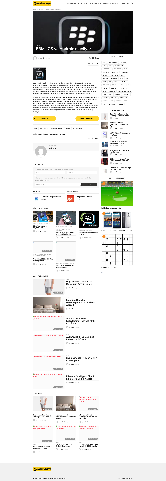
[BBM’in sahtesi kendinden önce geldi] (89, 219)
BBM (35, 128)
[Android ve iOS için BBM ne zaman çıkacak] (43, 247)
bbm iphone (43, 255)
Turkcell (126, 94)
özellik (121, 104)
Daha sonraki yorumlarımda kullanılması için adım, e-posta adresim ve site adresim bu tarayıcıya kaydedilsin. (63, 179)
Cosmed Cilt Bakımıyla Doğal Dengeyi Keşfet (120, 168)
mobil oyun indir (95, 3)
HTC (122, 75)
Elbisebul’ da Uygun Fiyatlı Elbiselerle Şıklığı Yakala (80, 377)
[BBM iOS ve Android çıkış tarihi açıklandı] (66, 251)
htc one (105, 78)
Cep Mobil (62, 478)
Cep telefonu (107, 69)
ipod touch (59, 230)
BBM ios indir (77, 128)
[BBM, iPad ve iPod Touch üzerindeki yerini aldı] (66, 218)
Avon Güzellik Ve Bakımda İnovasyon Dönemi (80, 338)
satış (104, 94)
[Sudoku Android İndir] (117, 250)
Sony (110, 94)
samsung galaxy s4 (124, 91)
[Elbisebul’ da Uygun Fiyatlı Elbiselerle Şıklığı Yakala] (48, 381)
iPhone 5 (124, 81)
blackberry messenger (62, 227)
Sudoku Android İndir (109, 267)
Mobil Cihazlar (53, 478)
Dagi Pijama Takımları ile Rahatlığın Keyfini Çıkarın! (80, 282)
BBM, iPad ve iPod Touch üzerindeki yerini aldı (65, 233)
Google (105, 75)
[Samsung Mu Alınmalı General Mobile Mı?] (117, 220)
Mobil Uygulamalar (110, 3)
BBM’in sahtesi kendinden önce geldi (88, 233)
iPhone (116, 81)
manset (105, 88)
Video (86, 3)
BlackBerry (119, 65)
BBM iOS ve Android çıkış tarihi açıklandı (65, 266)
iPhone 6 (114, 85)
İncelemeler (71, 3)
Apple (104, 65)
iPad (69, 229)
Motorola (124, 88)
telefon (117, 94)
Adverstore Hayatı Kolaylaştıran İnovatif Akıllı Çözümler (80, 321)
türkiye (105, 97)
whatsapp (123, 97)
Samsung (112, 91)
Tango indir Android (84, 197)
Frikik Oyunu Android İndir (111, 208)
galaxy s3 (106, 72)
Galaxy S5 (124, 72)
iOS (66, 229)
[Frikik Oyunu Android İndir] (117, 193)
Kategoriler (124, 3)
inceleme (114, 78)
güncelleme (114, 75)
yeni (104, 104)
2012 (104, 62)
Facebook (117, 69)
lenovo (122, 85)
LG (128, 85)
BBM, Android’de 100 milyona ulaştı (40, 227)
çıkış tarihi (112, 104)
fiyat (125, 69)
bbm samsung (36, 257)
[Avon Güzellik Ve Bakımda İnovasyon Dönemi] (48, 343)
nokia (104, 91)
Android (46, 223)
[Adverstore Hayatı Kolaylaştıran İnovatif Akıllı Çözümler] (48, 323)
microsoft (114, 88)
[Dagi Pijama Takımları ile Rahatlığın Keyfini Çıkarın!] (48, 287)
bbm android (44, 128)
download (58, 229)
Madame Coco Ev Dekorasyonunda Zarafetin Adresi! (80, 302)
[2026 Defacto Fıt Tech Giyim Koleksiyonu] (48, 363)
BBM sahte (89, 230)
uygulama (114, 97)
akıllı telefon (113, 62)
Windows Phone (108, 101)
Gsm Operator (42, 478)
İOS (56, 226)
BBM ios (68, 128)
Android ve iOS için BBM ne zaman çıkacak (43, 260)
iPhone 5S (106, 85)
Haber (80, 3)
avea (110, 65)
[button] (132, 3)
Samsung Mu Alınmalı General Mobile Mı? (116, 231)
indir (63, 229)
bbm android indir (57, 128)
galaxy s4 (115, 72)
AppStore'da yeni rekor (51, 197)
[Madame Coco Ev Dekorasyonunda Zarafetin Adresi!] (48, 305)
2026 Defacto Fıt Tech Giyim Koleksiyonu (81, 359)
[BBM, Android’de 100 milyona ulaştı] (43, 216)
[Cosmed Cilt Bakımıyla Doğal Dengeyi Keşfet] (104, 170)
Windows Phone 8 (121, 101)
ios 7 (104, 81)
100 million (40, 223)
